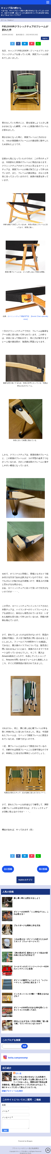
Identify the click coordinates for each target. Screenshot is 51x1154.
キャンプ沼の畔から (11, 8)
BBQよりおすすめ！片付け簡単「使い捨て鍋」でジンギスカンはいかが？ (31, 1022)
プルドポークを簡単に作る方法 (27, 925)
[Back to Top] (47, 1150)
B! (25, 44)
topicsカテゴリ (25, 880)
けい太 (18, 1073)
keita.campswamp (18, 1057)
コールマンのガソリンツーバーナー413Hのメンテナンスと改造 (31, 967)
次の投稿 (8, 869)
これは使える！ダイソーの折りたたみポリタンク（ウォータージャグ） (31, 940)
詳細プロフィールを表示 (12, 1091)
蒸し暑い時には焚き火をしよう (27, 898)
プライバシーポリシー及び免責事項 (25, 1148)
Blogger (29, 1141)
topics (44, 38)
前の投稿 (43, 869)
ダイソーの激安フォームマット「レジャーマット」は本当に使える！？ (31, 981)
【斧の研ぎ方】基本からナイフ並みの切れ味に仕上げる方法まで (31, 954)
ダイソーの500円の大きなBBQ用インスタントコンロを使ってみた (31, 1008)
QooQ (29, 1153)
